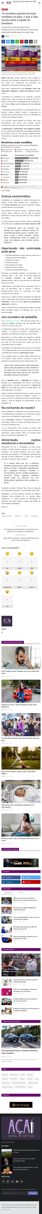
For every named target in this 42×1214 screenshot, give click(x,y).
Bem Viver (4, 9)
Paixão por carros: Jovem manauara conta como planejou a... (19, 706)
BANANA (5, 1079)
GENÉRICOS (18, 516)
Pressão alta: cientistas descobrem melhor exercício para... (20, 739)
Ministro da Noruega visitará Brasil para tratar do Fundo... (26, 1151)
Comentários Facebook (10, 849)
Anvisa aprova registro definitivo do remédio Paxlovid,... (24, 909)
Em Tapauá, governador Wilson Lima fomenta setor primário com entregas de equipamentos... (21, 530)
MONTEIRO (13, 1079)
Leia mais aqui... (6, 1209)
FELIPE (30, 1087)
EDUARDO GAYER (20, 1087)
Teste (36, 1079)
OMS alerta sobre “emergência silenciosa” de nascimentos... (17, 806)
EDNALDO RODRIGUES (18, 1083)
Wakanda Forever (7, 1087)
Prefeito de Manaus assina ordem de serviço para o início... (25, 1000)
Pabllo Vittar (6, 1083)
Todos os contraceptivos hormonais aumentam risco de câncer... (25, 990)
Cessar (23, 1075)
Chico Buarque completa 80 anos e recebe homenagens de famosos (25, 1168)
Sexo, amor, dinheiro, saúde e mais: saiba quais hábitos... (18, 773)
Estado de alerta (33, 1083)
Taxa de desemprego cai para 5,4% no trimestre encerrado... (25, 937)
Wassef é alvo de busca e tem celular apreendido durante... (24, 1160)
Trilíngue (22, 1079)
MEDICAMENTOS (7, 516)
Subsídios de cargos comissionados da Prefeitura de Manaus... (26, 1009)
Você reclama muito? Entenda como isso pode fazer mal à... (20, 672)
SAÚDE (26, 516)
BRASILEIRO (34, 516)
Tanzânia (30, 1075)
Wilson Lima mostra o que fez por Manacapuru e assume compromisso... (26, 899)
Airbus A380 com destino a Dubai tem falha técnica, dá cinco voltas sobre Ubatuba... (21, 539)
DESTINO (5, 1075)
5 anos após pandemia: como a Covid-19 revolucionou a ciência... (26, 918)
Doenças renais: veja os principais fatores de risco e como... (20, 840)
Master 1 (3, 676)
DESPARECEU (14, 1075)
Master (7, 36)
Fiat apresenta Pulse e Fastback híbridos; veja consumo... (19, 1051)
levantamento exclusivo (12, 321)
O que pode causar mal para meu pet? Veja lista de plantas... (25, 981)
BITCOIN (29, 1079)
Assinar (33, 1193)
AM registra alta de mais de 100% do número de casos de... (25, 928)
